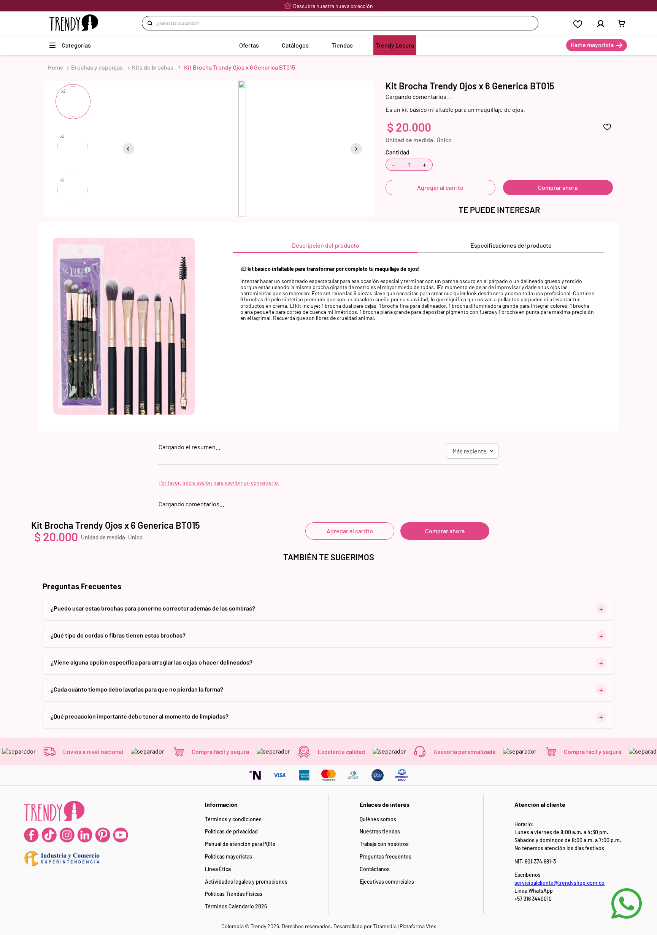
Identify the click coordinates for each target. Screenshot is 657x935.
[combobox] (340, 23)
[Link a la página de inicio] (55, 67)
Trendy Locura (395, 45)
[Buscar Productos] (151, 23)
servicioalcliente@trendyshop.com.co (559, 882)
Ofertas (249, 45)
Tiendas (342, 45)
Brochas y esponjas (97, 67)
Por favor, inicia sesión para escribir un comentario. (219, 482)
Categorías (76, 45)
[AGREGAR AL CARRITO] (558, 187)
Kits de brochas (152, 67)
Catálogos (295, 45)
